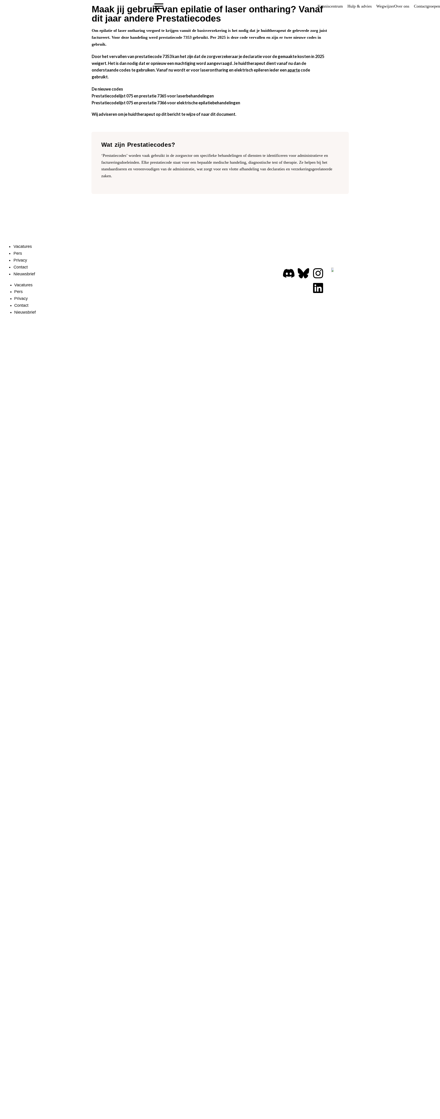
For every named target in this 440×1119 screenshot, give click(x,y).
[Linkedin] (318, 288)
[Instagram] (318, 273)
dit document (222, 114)
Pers (18, 253)
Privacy (20, 260)
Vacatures (23, 246)
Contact (21, 267)
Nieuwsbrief (24, 274)
